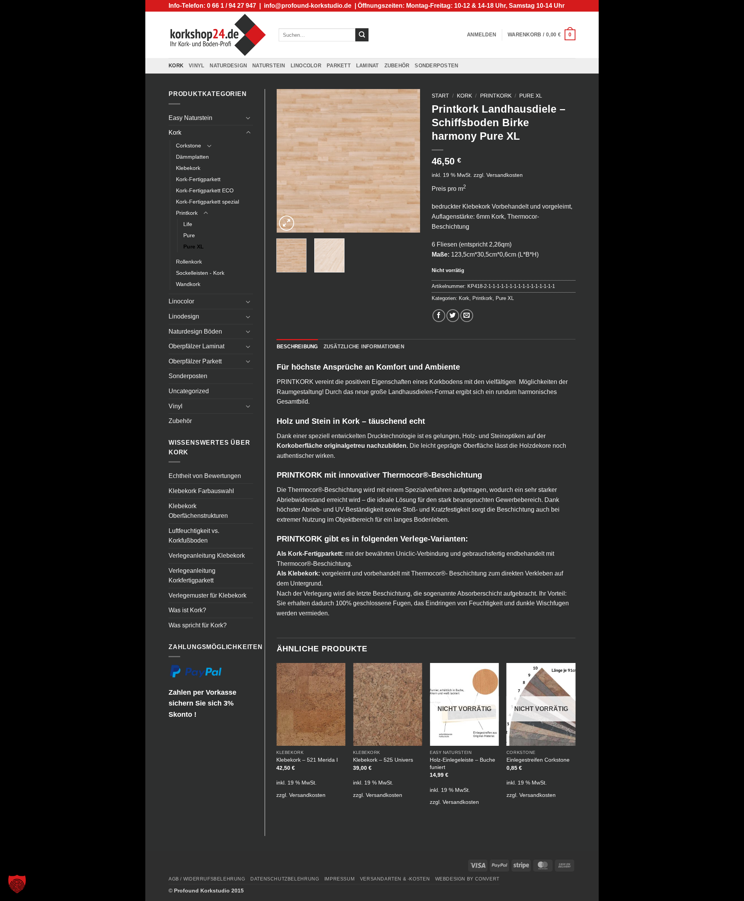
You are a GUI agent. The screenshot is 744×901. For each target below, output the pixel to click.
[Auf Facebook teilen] (438, 315)
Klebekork (188, 168)
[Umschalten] (248, 117)
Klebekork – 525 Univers (383, 760)
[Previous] (289, 161)
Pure (189, 235)
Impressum (339, 879)
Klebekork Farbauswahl (201, 491)
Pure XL (193, 246)
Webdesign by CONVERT (467, 879)
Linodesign (184, 316)
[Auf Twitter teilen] (452, 315)
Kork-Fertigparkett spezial (207, 202)
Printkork (187, 213)
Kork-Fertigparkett (198, 179)
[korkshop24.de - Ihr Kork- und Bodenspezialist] (218, 34)
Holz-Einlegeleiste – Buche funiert (462, 763)
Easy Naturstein (190, 118)
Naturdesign (228, 66)
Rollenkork (189, 262)
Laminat (367, 66)
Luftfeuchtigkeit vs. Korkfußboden (194, 536)
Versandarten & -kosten (395, 879)
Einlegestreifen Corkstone (538, 760)
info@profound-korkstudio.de (307, 5)
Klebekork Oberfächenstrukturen (198, 511)
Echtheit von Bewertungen (205, 476)
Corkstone (188, 145)
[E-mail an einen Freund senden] (466, 315)
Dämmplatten (192, 157)
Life (187, 224)
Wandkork (188, 284)
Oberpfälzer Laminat (196, 346)
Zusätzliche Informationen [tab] (364, 346)
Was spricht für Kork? (198, 625)
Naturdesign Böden (195, 331)
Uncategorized (189, 391)
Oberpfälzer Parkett (195, 361)
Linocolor (306, 66)
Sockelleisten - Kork (200, 273)
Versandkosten (504, 175)
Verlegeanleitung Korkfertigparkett (192, 575)
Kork (176, 66)
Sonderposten (436, 66)
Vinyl (196, 66)
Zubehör (397, 66)
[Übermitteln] (362, 34)
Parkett (339, 66)
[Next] (408, 161)
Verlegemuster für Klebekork (207, 595)
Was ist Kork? (187, 610)
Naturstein (268, 66)
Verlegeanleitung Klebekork (207, 555)
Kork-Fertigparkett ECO (205, 190)
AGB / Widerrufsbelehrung (207, 879)
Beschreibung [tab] (297, 346)
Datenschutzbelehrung (284, 879)
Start (440, 96)
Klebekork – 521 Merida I (307, 760)
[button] (481, 35)
